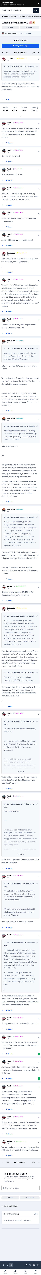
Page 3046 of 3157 (19, 53)
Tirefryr (9, 586)
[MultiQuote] (3, 100)
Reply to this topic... (12, 1188)
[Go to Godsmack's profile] (4, 59)
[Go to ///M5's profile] (4, 123)
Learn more (4, 4)
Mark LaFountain (11, 33)
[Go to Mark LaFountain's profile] (3, 33)
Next (33, 53)
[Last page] (38, 53)
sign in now (21, 1179)
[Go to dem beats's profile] (4, 341)
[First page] (3, 53)
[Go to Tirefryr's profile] (4, 587)
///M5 (29, 66)
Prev (7, 53)
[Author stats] (38, 59)
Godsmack (11, 58)
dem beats (11, 341)
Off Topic (28, 33)
